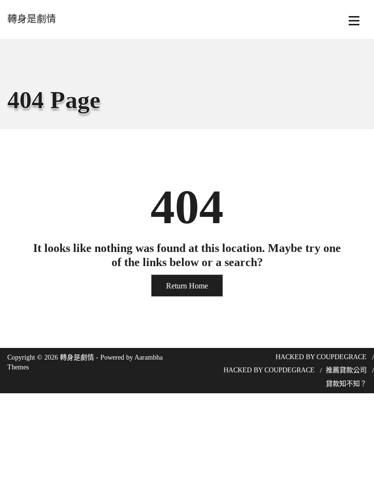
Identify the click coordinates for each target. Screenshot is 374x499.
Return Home (187, 286)
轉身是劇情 (31, 19)
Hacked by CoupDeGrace (321, 357)
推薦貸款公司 (346, 370)
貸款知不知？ (346, 383)
